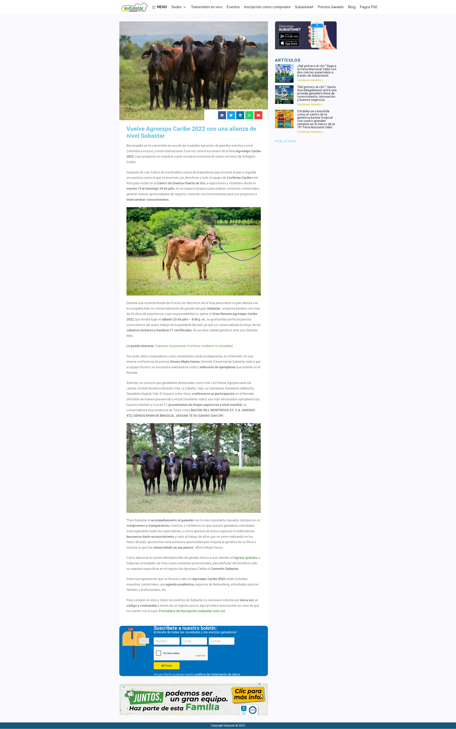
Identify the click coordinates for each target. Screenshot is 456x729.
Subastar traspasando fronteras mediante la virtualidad (194, 346)
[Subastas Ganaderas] (134, 7)
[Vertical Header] (159, 7)
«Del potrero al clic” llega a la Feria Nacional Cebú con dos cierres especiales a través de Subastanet (316, 70)
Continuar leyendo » (310, 80)
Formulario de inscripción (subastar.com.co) (192, 611)
